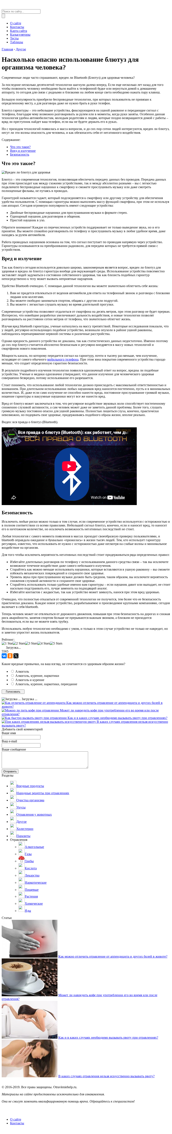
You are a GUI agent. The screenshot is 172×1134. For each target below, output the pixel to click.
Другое (21, 49)
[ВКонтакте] (4, 655)
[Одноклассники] (10, 655)
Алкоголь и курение (29, 680)
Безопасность (19, 154)
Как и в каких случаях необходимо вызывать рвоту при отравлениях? (117, 718)
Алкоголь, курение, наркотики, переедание (46, 684)
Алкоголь (22, 671)
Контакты (17, 1123)
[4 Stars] (44, 643)
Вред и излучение (23, 150)
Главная (7, 49)
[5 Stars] (56, 643)
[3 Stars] (31, 643)
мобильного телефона (62, 359)
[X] (15, 655)
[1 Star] (7, 643)
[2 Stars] (19, 643)
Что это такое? (20, 147)
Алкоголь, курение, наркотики (37, 675)
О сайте (15, 1119)
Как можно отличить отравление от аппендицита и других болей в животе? (112, 956)
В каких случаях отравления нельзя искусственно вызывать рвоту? (106, 1076)
